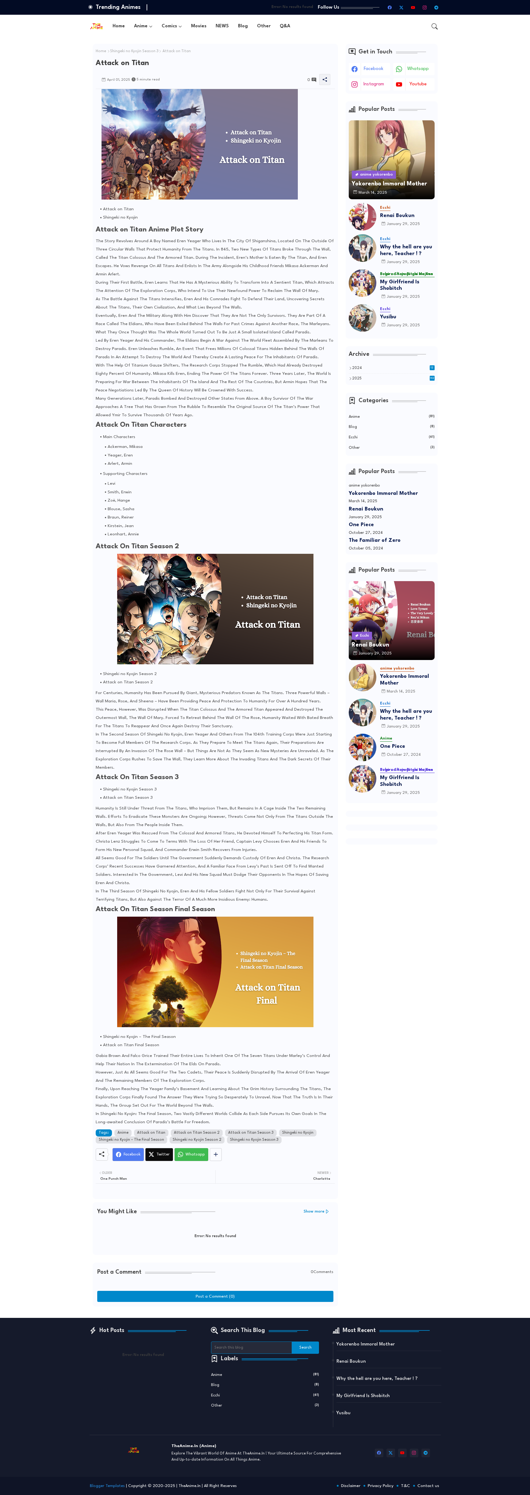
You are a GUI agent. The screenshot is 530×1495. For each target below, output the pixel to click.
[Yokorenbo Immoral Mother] (362, 677)
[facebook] (390, 7)
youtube (418, 84)
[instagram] (425, 7)
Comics (169, 26)
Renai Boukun (397, 215)
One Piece (361, 524)
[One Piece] (362, 747)
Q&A (285, 26)
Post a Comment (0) (215, 1296)
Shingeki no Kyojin (297, 1133)
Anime (141, 26)
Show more (314, 1211)
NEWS (222, 26)
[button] (434, 26)
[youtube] (413, 7)
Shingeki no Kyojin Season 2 (197, 1140)
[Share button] (216, 1154)
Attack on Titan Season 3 (251, 1133)
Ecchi (392, 437)
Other (264, 26)
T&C (405, 1486)
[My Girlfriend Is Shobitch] (362, 283)
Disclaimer (350, 1486)
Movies (198, 26)
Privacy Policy (381, 1486)
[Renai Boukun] (362, 217)
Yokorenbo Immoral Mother (383, 493)
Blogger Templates (107, 1486)
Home (119, 26)
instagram (373, 84)
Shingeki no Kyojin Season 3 (134, 51)
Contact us (428, 1486)
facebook (373, 69)
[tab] (118, 26)
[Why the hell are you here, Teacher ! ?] (362, 248)
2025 (393, 378)
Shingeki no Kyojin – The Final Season (131, 1140)
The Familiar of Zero (375, 540)
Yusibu (388, 317)
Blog (243, 26)
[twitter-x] (401, 7)
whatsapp (418, 69)
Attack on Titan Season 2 (197, 1133)
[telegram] (436, 7)
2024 (393, 368)
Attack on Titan (151, 1133)
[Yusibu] (362, 318)
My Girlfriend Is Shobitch (399, 285)
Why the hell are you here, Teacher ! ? (406, 250)
